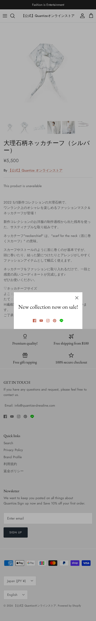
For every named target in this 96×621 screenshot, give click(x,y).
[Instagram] (48, 320)
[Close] (77, 298)
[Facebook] (34, 320)
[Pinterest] (54, 320)
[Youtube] (41, 320)
